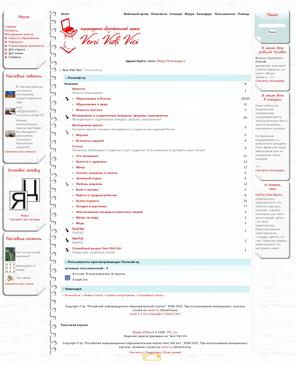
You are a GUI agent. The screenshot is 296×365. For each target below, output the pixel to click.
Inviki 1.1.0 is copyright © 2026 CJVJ (155, 314)
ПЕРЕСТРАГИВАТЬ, (269, 195)
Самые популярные (121, 295)
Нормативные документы (26, 45)
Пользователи (225, 13)
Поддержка (153, 352)
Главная (10, 26)
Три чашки (23, 277)
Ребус (25, 215)
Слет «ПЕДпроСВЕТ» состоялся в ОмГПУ (30, 111)
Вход (161, 61)
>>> (271, 77)
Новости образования (24, 38)
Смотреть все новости (20, 151)
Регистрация (175, 61)
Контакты (136, 352)
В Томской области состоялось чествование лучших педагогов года (29, 94)
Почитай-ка (159, 13)
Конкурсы (11, 30)
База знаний (172, 352)
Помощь (244, 13)
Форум (189, 13)
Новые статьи (93, 295)
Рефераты (16, 41)
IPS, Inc (172, 332)
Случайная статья (150, 295)
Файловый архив (136, 13)
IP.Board (148, 332)
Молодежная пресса (19, 34)
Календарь (204, 13)
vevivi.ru (153, 310)
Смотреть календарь (270, 80)
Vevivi (65, 13)
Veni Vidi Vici (72, 70)
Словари (176, 13)
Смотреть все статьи (19, 283)
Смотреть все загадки (24, 219)
